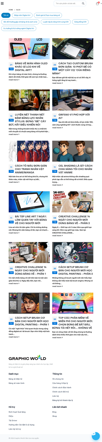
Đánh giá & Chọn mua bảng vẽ (48, 15)
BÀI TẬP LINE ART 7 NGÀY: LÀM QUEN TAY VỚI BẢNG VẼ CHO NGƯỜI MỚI (31, 220)
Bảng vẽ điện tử (15, 379)
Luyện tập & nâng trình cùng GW (56, 22)
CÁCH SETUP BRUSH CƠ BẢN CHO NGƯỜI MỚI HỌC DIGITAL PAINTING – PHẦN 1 (32, 321)
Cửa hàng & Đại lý (60, 383)
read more (13, 80)
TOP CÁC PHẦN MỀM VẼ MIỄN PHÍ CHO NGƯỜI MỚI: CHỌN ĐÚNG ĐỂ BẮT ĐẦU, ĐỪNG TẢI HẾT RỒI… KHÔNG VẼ (72, 322)
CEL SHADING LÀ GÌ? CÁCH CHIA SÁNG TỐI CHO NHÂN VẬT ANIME (75, 169)
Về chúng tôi (58, 379)
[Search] (83, 3)
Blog (54, 412)
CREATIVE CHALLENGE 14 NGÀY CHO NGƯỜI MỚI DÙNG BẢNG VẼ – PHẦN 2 (74, 220)
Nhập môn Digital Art (22, 15)
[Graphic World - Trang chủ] (51, 357)
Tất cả (5, 15)
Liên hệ (55, 396)
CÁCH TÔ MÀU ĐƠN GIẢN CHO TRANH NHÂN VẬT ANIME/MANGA (31, 169)
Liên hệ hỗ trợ (15, 429)
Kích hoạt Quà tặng (17, 412)
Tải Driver (13, 420)
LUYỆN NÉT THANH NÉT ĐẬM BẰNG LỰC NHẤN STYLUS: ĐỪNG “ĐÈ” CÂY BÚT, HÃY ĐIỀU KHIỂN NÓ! (27, 119)
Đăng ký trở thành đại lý (62, 400)
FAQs (11, 416)
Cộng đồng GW (80, 22)
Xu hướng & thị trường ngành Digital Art (18, 28)
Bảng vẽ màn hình (16, 383)
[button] (2, 3)
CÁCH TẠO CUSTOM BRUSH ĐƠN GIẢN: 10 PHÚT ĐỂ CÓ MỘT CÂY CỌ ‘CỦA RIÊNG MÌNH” (72, 68)
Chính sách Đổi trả (60, 392)
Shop (54, 416)
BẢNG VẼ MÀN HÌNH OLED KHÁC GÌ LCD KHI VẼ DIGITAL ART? (31, 67)
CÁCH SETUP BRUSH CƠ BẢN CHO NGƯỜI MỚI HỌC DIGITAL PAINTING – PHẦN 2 (75, 270)
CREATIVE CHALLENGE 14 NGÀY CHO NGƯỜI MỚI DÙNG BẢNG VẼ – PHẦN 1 (30, 270)
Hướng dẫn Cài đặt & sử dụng (21, 425)
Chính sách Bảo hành (61, 387)
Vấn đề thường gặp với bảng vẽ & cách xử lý (20, 22)
